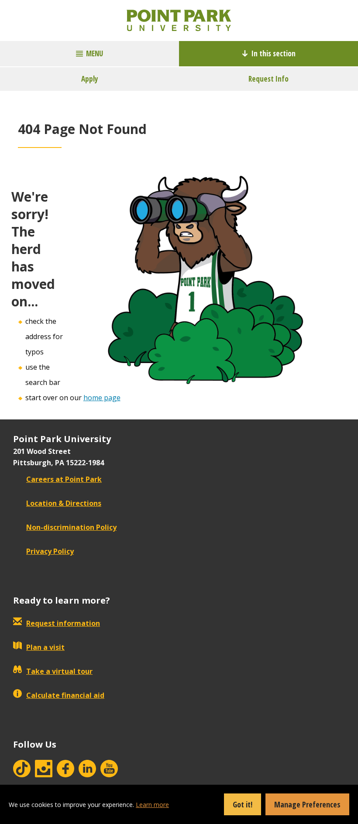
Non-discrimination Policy (71, 527)
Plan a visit (45, 647)
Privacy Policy (50, 551)
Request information (63, 623)
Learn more (152, 804)
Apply (89, 79)
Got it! (242, 804)
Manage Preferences (307, 804)
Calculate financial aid (65, 695)
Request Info (268, 79)
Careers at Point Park (64, 479)
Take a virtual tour (59, 671)
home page (101, 397)
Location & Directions (63, 503)
